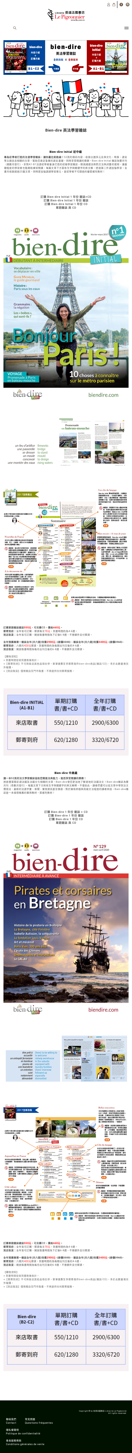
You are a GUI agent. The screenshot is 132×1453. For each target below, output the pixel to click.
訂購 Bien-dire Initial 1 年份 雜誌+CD (66, 196)
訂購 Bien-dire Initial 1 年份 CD (66, 204)
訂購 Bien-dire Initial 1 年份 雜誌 (66, 200)
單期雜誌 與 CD (66, 207)
